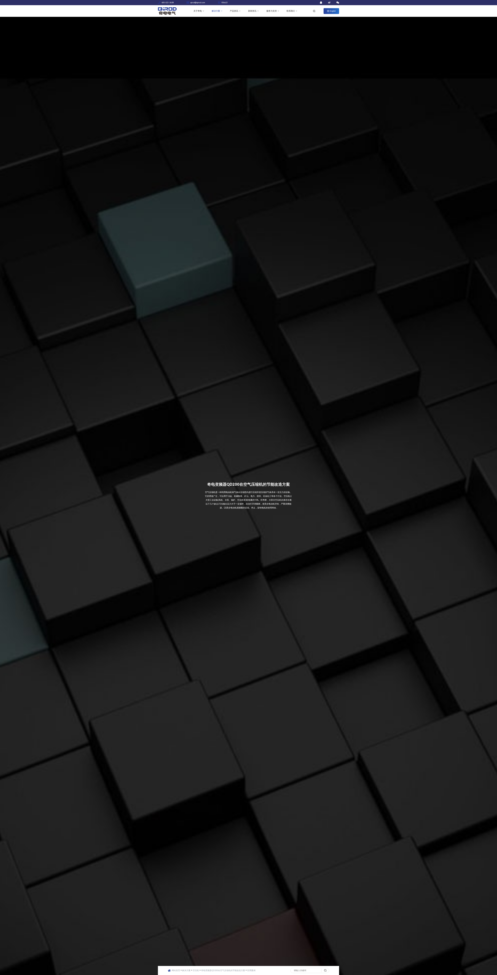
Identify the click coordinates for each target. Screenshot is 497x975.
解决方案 (216, 11)
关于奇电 (197, 11)
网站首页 (176, 970)
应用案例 (251, 970)
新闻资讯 (252, 11)
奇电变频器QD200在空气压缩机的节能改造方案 (223, 970)
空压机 (196, 970)
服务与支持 (271, 11)
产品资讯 (234, 11)
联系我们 (291, 11)
